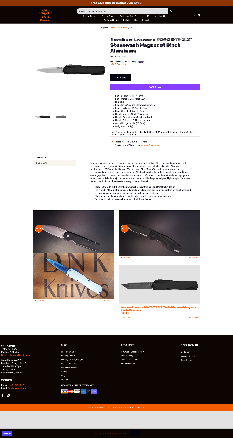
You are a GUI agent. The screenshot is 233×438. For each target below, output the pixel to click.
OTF (195, 132)
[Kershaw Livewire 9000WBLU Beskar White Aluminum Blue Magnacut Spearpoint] (73, 276)
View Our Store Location (151, 145)
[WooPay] (155, 87)
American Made (123, 132)
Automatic (137, 132)
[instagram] (8, 395)
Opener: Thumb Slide (182, 132)
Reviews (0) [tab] (41, 163)
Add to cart (120, 77)
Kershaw (112, 28)
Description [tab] (41, 157)
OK (135, 433)
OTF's (131, 28)
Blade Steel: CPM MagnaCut (157, 132)
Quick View (108, 301)
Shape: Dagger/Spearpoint (123, 134)
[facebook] (2, 395)
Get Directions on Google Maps (16, 355)
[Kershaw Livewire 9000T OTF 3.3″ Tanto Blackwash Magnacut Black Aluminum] (159, 284)
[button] (127, 62)
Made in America (122, 28)
